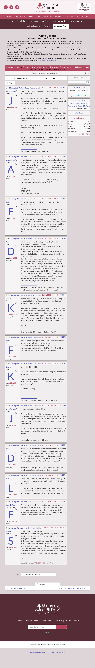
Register (79, 67)
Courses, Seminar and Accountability (25, 16)
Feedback (19, 621)
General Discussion (39, 67)
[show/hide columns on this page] (88, 73)
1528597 (63, 501)
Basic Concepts (76, 21)
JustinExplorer (36, 157)
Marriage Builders (13, 67)
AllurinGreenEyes (35, 199)
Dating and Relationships (60, 67)
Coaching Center (47, 16)
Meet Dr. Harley (59, 21)
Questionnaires (58, 16)
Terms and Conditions (32, 621)
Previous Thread (21, 78)
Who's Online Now (79, 87)
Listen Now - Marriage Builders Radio (84, 7)
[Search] (85, 73)
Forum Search (78, 78)
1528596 (63, 475)
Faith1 (39, 238)
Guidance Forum (61, 26)
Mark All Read (21, 588)
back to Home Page (47, 5)
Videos (38, 16)
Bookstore (10, 16)
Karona (38, 337)
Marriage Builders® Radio (71, 16)
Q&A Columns (33, 26)
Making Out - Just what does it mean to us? (24, 88)
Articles (47, 26)
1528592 (63, 337)
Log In (87, 67)
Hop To (18, 574)
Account (76, 621)
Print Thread (10, 83)
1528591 (63, 295)
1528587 (63, 88)
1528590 (63, 238)
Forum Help (71, 588)
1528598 (63, 528)
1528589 (63, 198)
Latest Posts (79, 113)
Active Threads (52, 73)
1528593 (63, 363)
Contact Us (62, 588)
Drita (39, 295)
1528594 (63, 405)
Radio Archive (84, 16)
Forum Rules (10, 588)
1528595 (63, 445)
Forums (26, 67)
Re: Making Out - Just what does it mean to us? (24, 157)
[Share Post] (57, 87)
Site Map (68, 621)
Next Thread (50, 78)
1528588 (63, 156)
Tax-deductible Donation (27, 21)
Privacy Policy (47, 621)
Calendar (42, 73)
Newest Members (79, 100)
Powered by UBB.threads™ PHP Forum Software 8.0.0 (47, 652)
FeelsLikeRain (36, 528)
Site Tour (45, 21)
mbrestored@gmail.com (49, 60)
